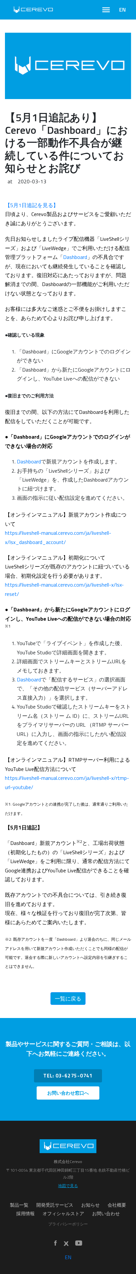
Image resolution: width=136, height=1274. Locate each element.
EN (122, 10)
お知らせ (90, 1205)
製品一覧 (19, 1205)
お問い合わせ (106, 1213)
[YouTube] (78, 1243)
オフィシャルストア (63, 1213)
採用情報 (25, 1213)
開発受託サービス (54, 1205)
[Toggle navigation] (106, 10)
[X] (66, 1243)
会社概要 (117, 1205)
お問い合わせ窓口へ (68, 1093)
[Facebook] (55, 1243)
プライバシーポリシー (68, 1224)
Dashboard (75, 257)
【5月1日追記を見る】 (31, 205)
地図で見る (68, 1185)
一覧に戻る (68, 998)
